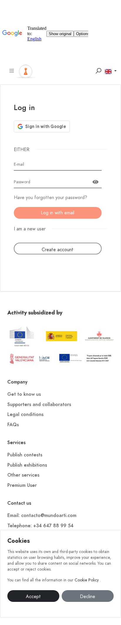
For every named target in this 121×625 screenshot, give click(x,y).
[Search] (98, 70)
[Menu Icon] (12, 71)
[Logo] (25, 70)
